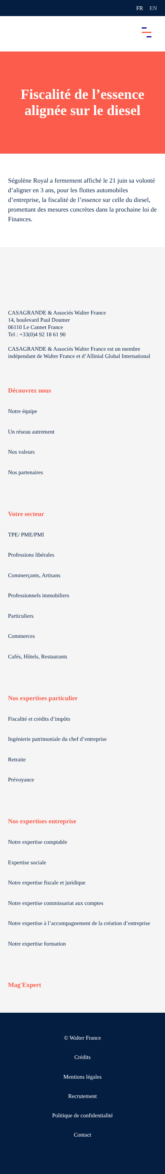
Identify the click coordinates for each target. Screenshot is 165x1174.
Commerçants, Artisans (34, 576)
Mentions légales (82, 1077)
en (153, 9)
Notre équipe (22, 412)
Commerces (21, 636)
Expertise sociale (27, 863)
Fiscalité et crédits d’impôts (39, 719)
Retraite (17, 760)
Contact (82, 1135)
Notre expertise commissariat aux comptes (55, 904)
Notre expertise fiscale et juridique (47, 883)
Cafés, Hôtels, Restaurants (37, 657)
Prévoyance (21, 780)
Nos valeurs (21, 452)
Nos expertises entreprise (42, 821)
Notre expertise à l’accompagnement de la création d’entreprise (79, 924)
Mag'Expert (24, 985)
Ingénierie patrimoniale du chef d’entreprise (57, 739)
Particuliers (21, 616)
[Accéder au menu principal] (146, 32)
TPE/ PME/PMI (26, 535)
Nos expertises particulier (43, 698)
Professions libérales (31, 555)
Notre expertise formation (37, 944)
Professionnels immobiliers (38, 596)
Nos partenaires (25, 473)
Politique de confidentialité (82, 1116)
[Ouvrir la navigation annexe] (13, 8)
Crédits (82, 1058)
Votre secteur (26, 514)
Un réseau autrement (31, 432)
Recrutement (82, 1097)
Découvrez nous (29, 390)
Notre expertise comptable (37, 842)
